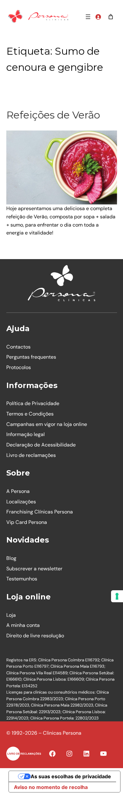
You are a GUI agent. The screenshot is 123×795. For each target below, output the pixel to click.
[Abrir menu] (88, 17)
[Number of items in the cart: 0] (110, 16)
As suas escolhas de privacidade (71, 776)
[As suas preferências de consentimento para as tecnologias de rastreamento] (117, 596)
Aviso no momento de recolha (51, 787)
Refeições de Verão (53, 115)
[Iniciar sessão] (98, 16)
